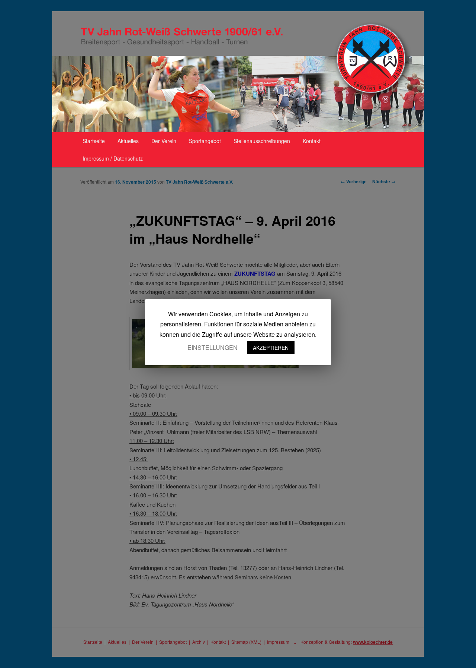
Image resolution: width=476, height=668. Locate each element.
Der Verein (163, 141)
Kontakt (312, 141)
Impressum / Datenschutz (113, 158)
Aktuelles (128, 141)
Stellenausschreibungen (262, 141)
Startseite (94, 141)
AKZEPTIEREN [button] (271, 347)
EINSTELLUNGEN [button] (212, 347)
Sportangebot (205, 141)
